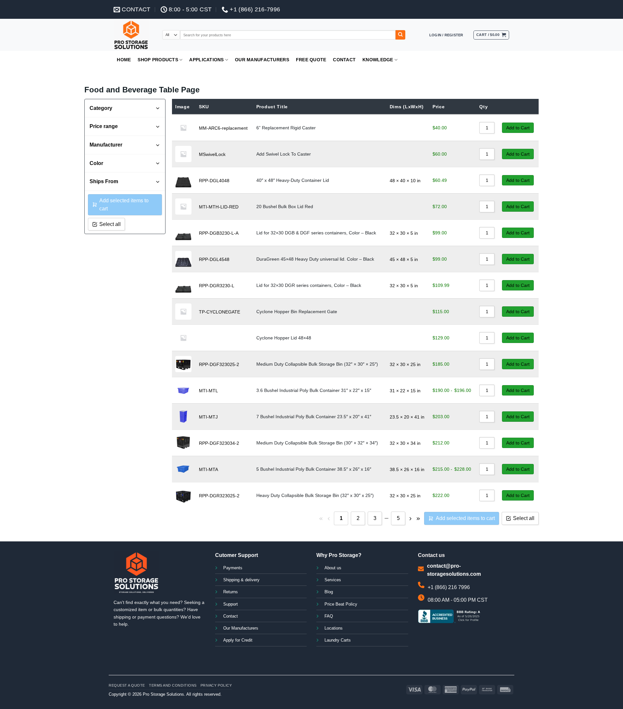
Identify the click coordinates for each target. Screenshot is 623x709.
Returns (230, 592)
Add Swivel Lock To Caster (283, 154)
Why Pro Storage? (338, 555)
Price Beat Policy (340, 604)
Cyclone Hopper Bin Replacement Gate (296, 311)
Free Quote (311, 59)
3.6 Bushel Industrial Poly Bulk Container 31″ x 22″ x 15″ (313, 390)
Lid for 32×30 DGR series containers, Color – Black (308, 285)
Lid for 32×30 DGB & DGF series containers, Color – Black (316, 232)
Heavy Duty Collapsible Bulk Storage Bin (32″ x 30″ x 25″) (315, 495)
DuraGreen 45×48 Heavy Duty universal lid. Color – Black (315, 259)
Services (332, 580)
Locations (333, 628)
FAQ (328, 616)
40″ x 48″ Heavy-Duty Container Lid (292, 180)
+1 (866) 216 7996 (449, 587)
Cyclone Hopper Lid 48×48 (283, 337)
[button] (446, 35)
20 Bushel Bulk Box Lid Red (284, 206)
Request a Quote (127, 685)
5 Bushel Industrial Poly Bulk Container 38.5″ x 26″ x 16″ (313, 469)
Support (230, 604)
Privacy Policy (216, 685)
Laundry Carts (337, 640)
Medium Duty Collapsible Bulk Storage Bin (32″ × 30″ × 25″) (317, 364)
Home (124, 59)
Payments (232, 568)
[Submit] (400, 35)
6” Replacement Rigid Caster (286, 127)
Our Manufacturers (262, 59)
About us (332, 568)
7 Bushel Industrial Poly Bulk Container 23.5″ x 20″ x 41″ (313, 416)
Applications (206, 59)
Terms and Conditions (173, 685)
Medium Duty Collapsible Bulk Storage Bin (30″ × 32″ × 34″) (317, 442)
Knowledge (377, 59)
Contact (344, 59)
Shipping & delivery (241, 580)
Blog (328, 592)
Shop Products (158, 59)
